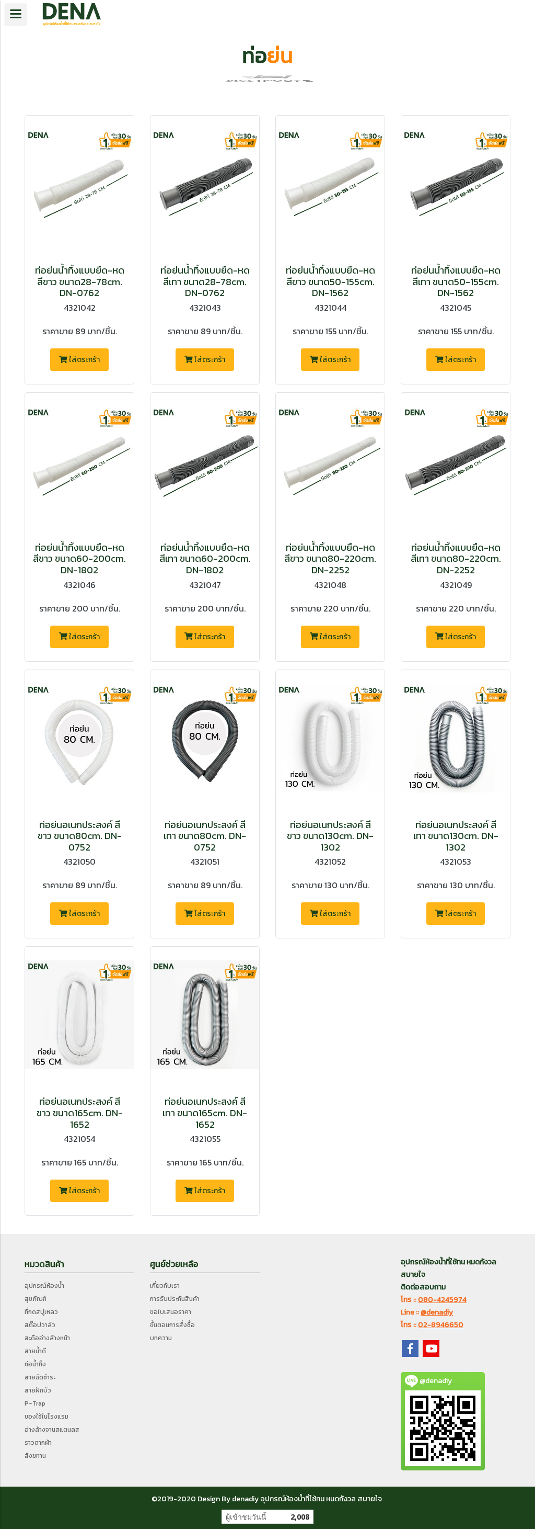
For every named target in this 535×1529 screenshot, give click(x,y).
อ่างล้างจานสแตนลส (52, 1429)
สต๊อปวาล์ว (40, 1325)
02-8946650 (440, 1324)
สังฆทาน (35, 1455)
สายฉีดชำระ (40, 1377)
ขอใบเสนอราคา (170, 1312)
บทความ (161, 1338)
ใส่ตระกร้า (83, 359)
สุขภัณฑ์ (35, 1299)
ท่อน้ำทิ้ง (35, 1364)
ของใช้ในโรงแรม (46, 1416)
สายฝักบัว (38, 1390)
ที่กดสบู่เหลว (41, 1312)
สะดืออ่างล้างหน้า (47, 1338)
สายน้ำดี (35, 1351)
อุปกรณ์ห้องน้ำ (44, 1285)
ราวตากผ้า (38, 1442)
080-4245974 (442, 1299)
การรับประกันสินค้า (175, 1299)
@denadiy (437, 1312)
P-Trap (35, 1403)
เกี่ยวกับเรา (165, 1285)
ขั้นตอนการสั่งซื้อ (172, 1325)
